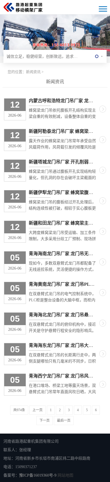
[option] (55, 34)
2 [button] (101, 56)
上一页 (37, 410)
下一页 (44, 421)
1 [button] (96, 56)
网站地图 (65, 475)
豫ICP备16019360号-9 (37, 475)
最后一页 (64, 421)
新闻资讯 (33, 72)
